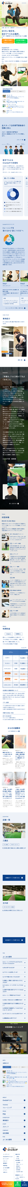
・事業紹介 (17, 1166)
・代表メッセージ (19, 1164)
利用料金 (5, 1165)
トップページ (6, 1154)
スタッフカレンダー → (14, 91)
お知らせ (5, 1172)
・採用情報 (17, 1170)
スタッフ (5, 1161)
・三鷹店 (17, 1156)
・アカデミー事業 (19, 1180)
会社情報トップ (19, 1160)
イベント (6, 91)
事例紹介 (5, 1163)
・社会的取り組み (19, 1172)
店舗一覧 (17, 1154)
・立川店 (17, 1158)
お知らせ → (21, 91)
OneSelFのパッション (8, 1157)
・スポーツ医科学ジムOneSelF (20, 1177)
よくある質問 (6, 1168)
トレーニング (5, 1159)
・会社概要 (17, 1162)
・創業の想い (18, 1168)
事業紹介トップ (19, 1175)
